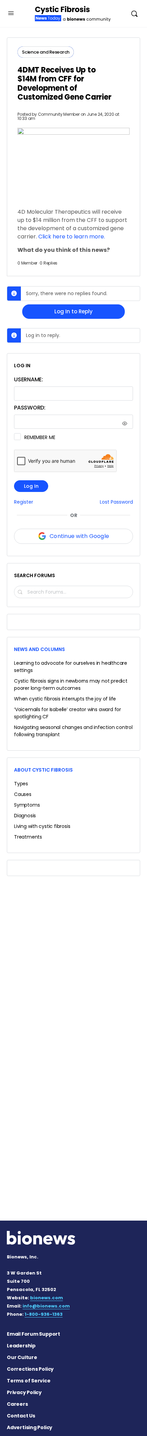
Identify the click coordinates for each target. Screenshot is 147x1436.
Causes (22, 794)
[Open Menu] (11, 13)
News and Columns (39, 649)
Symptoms (27, 804)
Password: (29, 407)
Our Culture (22, 1357)
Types (21, 783)
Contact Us (21, 1415)
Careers (17, 1404)
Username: (28, 379)
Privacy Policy (24, 1392)
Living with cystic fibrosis (42, 826)
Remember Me (39, 437)
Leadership (21, 1345)
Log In (31, 486)
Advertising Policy (29, 1427)
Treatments (28, 836)
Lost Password (116, 502)
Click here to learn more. (71, 236)
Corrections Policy (30, 1369)
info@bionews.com (46, 1306)
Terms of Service (29, 1380)
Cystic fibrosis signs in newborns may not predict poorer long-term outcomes (71, 684)
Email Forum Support (33, 1334)
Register (23, 502)
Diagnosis (25, 815)
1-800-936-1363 (44, 1314)
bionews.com (46, 1297)
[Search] (134, 13)
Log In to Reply (73, 311)
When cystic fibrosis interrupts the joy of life (65, 698)
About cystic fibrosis (43, 769)
